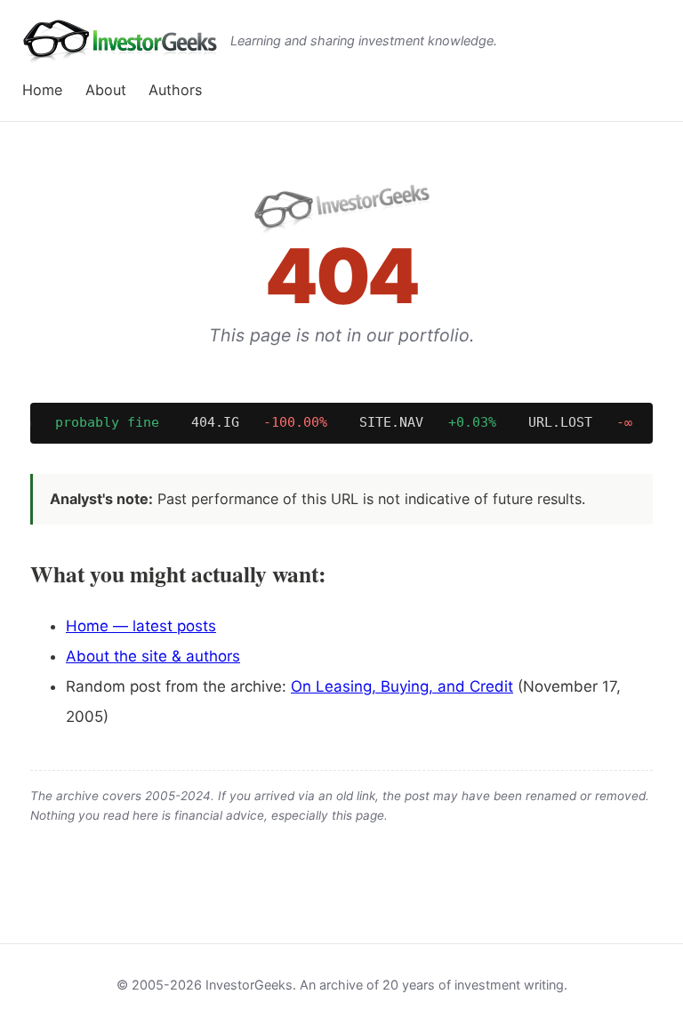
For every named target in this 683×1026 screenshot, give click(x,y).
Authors (175, 90)
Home (42, 90)
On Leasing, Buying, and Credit (402, 686)
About (105, 90)
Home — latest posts (141, 626)
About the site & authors (153, 656)
